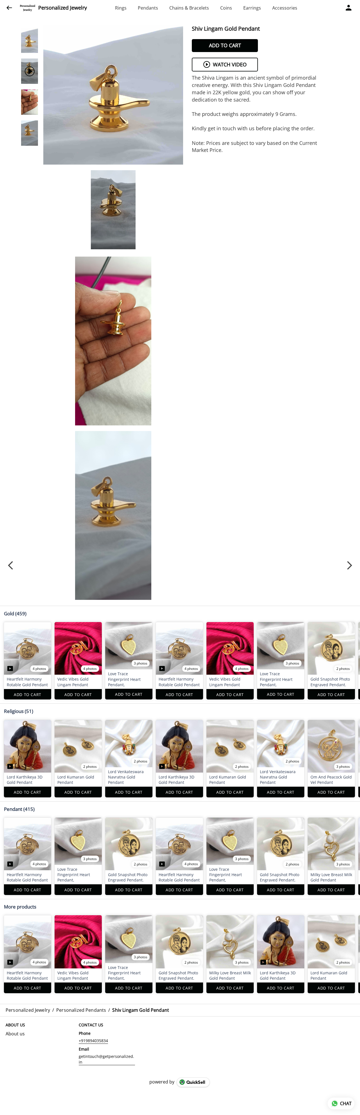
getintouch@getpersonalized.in (106, 1059)
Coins (226, 8)
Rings (121, 8)
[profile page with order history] (348, 8)
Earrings (252, 8)
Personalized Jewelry (62, 8)
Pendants (148, 8)
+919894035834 (93, 1040)
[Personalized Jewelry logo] (27, 8)
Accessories (284, 8)
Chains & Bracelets (189, 8)
